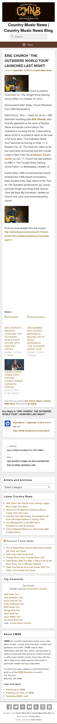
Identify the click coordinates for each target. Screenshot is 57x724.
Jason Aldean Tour (12, 616)
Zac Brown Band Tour (13, 619)
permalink (32, 403)
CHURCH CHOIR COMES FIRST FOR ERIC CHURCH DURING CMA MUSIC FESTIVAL (14, 379)
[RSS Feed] (36, 707)
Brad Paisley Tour (11, 607)
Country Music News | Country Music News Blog (28, 27)
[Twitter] (16, 707)
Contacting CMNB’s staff (17, 696)
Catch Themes (36, 720)
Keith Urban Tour (11, 594)
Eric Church (39, 119)
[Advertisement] (28, 274)
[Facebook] (9, 707)
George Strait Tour (12, 610)
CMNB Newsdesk (25, 672)
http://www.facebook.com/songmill (31, 430)
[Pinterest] (22, 707)
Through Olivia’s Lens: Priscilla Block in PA (25, 557)
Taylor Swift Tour (11, 613)
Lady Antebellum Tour (13, 597)
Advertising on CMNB (15, 689)
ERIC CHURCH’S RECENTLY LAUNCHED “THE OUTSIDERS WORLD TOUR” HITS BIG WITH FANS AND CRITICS (13, 338)
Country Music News (43, 70)
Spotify (49, 707)
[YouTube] (29, 707)
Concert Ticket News (20, 541)
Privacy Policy (34, 716)
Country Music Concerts (36, 588)
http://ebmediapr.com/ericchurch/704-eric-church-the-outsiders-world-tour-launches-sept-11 (27, 236)
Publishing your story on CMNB (20, 692)
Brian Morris (18, 422)
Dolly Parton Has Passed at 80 (19, 554)
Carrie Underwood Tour (14, 603)
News (38, 401)
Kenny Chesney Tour (13, 600)
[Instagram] (42, 707)
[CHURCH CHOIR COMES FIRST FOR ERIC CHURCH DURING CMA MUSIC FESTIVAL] (14, 364)
